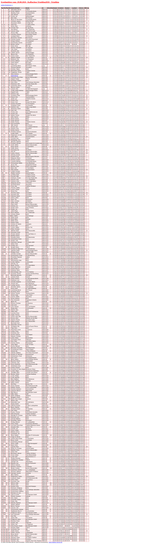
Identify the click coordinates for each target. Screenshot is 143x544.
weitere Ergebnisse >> (7, 5)
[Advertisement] (98, 36)
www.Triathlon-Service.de (55, 542)
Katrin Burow (14, 75)
